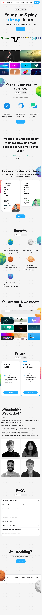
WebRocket (5, 576)
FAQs (31, 2)
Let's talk (37, 2)
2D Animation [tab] (32, 310)
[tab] (17, 9)
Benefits (17, 2)
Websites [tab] (7, 310)
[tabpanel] (20, 327)
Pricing (27, 2)
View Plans (20, 29)
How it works (12, 2)
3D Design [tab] (21, 312)
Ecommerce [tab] (25, 310)
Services (22, 2)
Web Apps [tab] (14, 310)
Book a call (20, 560)
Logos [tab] (19, 310)
